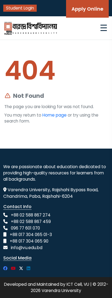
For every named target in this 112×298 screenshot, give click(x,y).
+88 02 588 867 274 (31, 215)
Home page (54, 115)
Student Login (20, 8)
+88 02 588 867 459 (31, 221)
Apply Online (87, 8)
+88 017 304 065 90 (29, 241)
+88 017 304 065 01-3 (31, 234)
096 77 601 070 (25, 228)
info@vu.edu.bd (26, 247)
